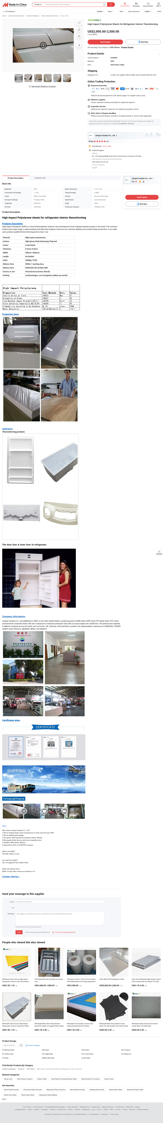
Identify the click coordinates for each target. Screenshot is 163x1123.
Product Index (120, 1107)
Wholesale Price (84, 1107)
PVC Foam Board (87, 1054)
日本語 (106, 1109)
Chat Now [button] (144, 42)
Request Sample (127, 47)
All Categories (10, 11)
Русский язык (62, 1109)
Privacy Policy (114, 1114)
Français (52, 1109)
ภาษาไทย (118, 1109)
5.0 (133, 182)
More (4, 1099)
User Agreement (94, 1114)
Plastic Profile (42, 1079)
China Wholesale (72, 1107)
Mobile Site (129, 1107)
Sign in (158, 6)
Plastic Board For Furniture (90, 1079)
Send (19, 932)
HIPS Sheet (85, 1050)
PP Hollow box (126, 1054)
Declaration (104, 1114)
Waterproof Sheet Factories (55, 1090)
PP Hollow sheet (7, 1054)
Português (44, 1109)
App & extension (133, 11)
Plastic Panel (108, 1079)
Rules (159, 11)
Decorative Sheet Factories (33, 1090)
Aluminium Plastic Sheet (135, 1090)
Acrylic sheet (86, 1058)
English (29, 1109)
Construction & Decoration (16, 16)
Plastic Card (8, 1079)
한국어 (99, 1109)
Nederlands (85, 1109)
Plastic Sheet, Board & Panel (49, 16)
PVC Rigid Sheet (47, 1054)
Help (121, 11)
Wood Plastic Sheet (115, 1090)
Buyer (110, 11)
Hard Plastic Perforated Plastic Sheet (64, 1079)
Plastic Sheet (64, 16)
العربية (93, 1109)
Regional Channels (107, 1107)
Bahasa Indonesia (143, 1109)
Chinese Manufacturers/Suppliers (55, 1107)
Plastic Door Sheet (10, 1095)
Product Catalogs (33, 1045)
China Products (38, 1107)
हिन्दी (111, 1109)
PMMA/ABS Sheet (48, 1058)
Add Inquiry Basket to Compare (43, 86)
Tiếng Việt (132, 1109)
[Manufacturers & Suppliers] (14, 4)
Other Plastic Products (24, 1079)
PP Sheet (5, 1058)
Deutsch (77, 1109)
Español (36, 1109)
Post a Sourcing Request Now (63, 932)
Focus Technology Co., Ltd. (67, 1114)
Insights (137, 1107)
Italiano (70, 1109)
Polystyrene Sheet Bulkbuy (48, 1095)
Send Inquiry (105, 42)
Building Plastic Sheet (97, 1090)
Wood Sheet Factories (77, 1090)
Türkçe (125, 1109)
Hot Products (125, 1050)
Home (4, 16)
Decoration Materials (33, 16)
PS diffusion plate (8, 1050)
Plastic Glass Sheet (27, 1095)
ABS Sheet (45, 1050)
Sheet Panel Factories (11, 1090)
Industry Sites (96, 1107)
